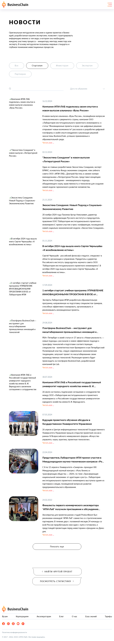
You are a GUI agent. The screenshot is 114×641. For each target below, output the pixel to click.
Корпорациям (22, 616)
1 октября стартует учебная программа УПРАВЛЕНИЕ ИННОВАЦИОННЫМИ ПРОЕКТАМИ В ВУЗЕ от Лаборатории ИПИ (72, 292)
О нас (74, 616)
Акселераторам (44, 616)
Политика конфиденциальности (14, 632)
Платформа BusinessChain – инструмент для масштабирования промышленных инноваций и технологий (69, 330)
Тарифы (108, 616)
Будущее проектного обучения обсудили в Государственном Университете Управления (67, 422)
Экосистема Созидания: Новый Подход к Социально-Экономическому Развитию (72, 207)
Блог (61, 616)
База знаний (91, 616)
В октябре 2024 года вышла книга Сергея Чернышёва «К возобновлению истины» (72, 248)
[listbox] (87, 88)
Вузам (5, 616)
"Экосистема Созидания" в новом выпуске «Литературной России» (66, 159)
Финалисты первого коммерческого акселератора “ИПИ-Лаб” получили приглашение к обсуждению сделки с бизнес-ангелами (70, 507)
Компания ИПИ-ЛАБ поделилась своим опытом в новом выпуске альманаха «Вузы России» (70, 108)
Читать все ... (48, 142)
